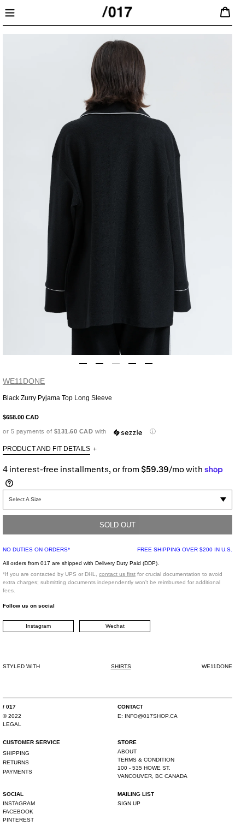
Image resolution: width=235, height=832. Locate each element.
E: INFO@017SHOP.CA (148, 716)
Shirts (121, 666)
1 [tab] (83, 363)
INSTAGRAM (19, 803)
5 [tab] (148, 363)
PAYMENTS (17, 772)
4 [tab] (132, 363)
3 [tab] (116, 363)
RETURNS (16, 762)
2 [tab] (99, 363)
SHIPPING (16, 753)
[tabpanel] (117, 194)
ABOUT (127, 751)
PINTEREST (18, 820)
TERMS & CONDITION (146, 760)
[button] (117, 431)
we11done (24, 381)
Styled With (21, 666)
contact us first (117, 574)
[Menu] (9, 11)
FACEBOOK (18, 812)
